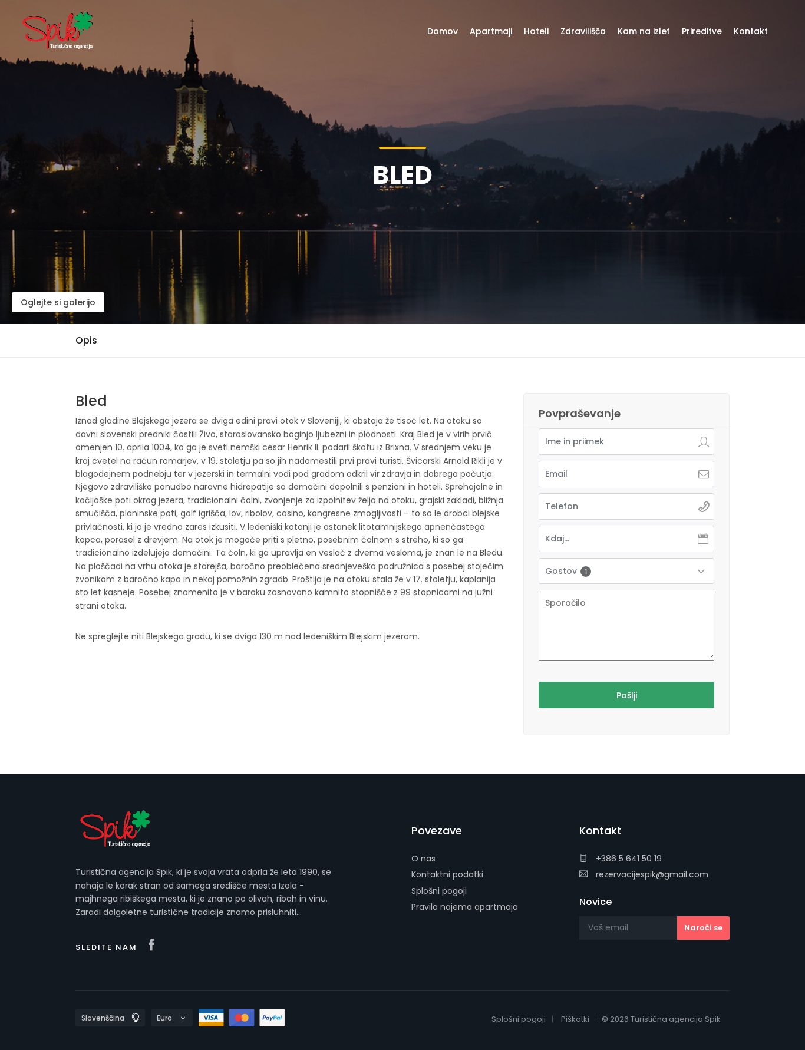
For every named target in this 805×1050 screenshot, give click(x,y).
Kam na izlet (644, 31)
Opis (86, 340)
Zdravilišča (583, 31)
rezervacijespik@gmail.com (650, 874)
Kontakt (751, 31)
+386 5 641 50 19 (627, 858)
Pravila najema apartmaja (464, 907)
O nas (423, 858)
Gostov (566, 571)
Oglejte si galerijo (58, 302)
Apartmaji (491, 31)
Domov (442, 31)
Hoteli (536, 31)
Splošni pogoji (439, 891)
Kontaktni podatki (447, 874)
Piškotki (575, 1019)
